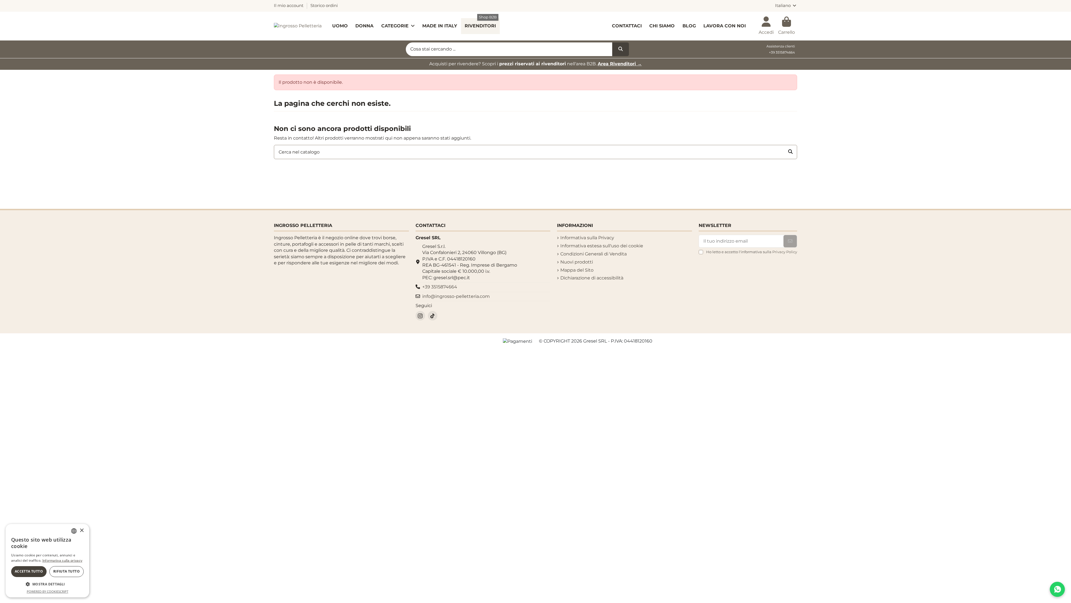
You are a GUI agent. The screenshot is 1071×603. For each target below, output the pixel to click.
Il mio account (289, 5)
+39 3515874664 (782, 52)
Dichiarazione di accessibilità (591, 278)
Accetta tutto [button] (29, 571)
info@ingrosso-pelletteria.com (456, 296)
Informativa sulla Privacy (587, 237)
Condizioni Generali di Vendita (593, 254)
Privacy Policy (784, 252)
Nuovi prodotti (576, 262)
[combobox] (74, 531)
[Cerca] (620, 49)
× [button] (81, 530)
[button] (47, 584)
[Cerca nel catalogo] (790, 152)
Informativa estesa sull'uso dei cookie (601, 245)
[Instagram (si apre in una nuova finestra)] (420, 315)
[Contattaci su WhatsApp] (1057, 589)
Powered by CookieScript (47, 591)
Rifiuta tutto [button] (66, 571)
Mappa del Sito (577, 270)
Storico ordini (324, 5)
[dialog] (47, 560)
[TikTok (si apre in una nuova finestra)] (432, 315)
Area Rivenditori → (620, 63)
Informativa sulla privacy (62, 560)
